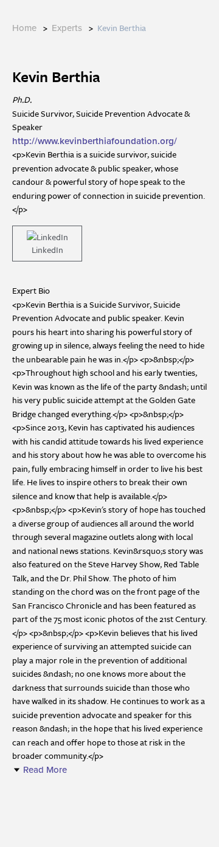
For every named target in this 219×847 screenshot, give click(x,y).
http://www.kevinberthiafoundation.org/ (94, 141)
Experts (67, 27)
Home (24, 27)
